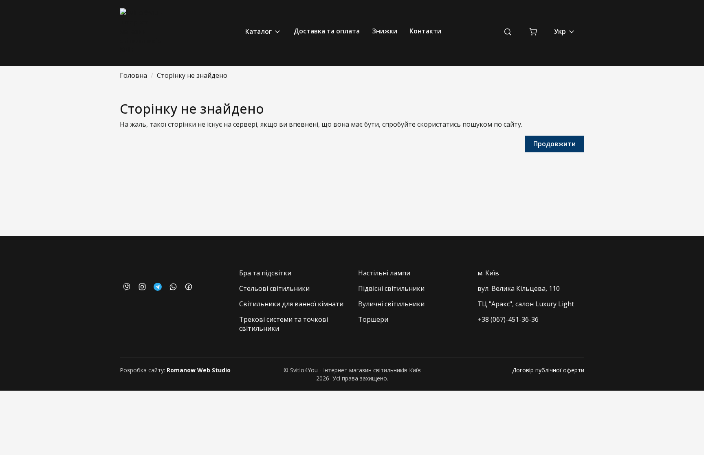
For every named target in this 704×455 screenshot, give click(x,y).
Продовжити (554, 143)
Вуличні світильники (391, 303)
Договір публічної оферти (548, 370)
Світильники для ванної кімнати (291, 303)
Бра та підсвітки (265, 272)
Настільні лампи (384, 272)
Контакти (425, 30)
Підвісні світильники (391, 288)
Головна (133, 75)
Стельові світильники (274, 288)
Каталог (259, 31)
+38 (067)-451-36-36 (508, 319)
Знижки (384, 30)
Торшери (373, 319)
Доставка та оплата (327, 30)
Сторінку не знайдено (192, 75)
